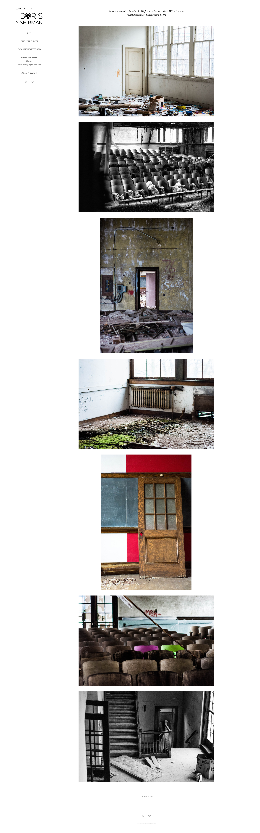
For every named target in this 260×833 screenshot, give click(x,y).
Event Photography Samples (29, 64)
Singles (29, 61)
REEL (29, 33)
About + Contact (29, 73)
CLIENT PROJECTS (29, 41)
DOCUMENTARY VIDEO (29, 49)
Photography (29, 57)
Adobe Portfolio (150, 824)
